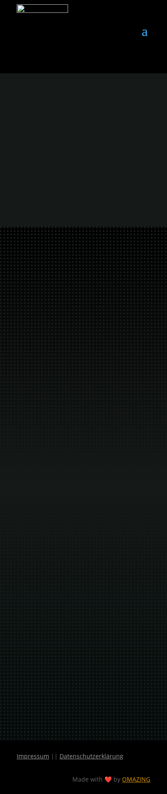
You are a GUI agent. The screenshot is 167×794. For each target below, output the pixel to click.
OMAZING (136, 779)
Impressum (33, 756)
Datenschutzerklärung (91, 756)
